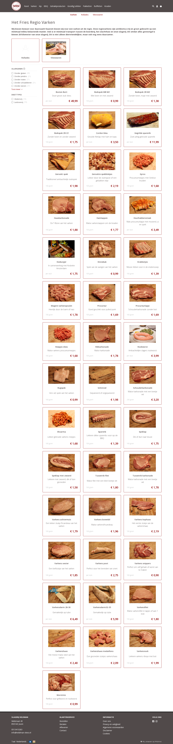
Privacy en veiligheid (111, 724)
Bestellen (64, 721)
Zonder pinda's (22, 76)
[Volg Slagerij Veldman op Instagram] (156, 721)
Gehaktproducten (57, 6)
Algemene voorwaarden (113, 727)
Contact (63, 730)
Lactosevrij (20, 102)
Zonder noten (21, 79)
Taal (13, 741)
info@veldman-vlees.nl (21, 732)
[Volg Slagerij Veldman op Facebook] (153, 721)
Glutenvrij (20, 99)
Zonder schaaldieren (24, 82)
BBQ (46, 6)
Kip (40, 6)
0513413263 (16, 729)
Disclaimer (107, 730)
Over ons (107, 721)
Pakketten (87, 6)
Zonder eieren (22, 86)
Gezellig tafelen (74, 6)
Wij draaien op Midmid (152, 742)
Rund (26, 6)
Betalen (63, 724)
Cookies (106, 733)
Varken (34, 6)
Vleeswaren (98, 14)
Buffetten (98, 6)
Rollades (85, 14)
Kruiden (107, 6)
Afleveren (64, 727)
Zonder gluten (22, 73)
